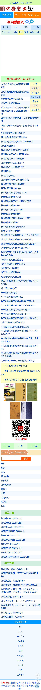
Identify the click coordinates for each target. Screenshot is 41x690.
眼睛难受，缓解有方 (10, 268)
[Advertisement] (20, 55)
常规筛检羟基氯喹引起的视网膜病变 (15, 93)
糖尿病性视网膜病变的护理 (13, 227)
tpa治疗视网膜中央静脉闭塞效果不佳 (15, 86)
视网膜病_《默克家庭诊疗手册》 (15, 569)
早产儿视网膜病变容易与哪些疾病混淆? (18, 301)
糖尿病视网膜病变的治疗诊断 (14, 193)
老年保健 (20, 641)
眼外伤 (4, 502)
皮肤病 (20, 665)
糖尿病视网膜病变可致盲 (12, 210)
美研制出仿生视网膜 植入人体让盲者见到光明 (20, 120)
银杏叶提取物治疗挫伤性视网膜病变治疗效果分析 (19, 282)
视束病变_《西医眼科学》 (12, 613)
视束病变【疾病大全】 (11, 535)
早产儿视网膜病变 (9, 293)
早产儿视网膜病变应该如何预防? (15, 310)
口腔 (15, 32)
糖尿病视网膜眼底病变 (11, 214)
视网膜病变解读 (8, 146)
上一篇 (6, 27)
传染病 (20, 660)
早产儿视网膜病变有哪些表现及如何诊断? (19, 318)
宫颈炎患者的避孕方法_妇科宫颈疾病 (20, 380)
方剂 (24, 15)
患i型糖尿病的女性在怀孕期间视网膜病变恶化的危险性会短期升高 (15, 111)
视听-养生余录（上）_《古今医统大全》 (18, 601)
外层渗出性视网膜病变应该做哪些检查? (18, 244)
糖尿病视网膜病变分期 (11, 197)
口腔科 (20, 646)
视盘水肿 (35, 88)
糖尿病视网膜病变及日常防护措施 (16, 201)
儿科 (20, 631)
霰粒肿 (35, 101)
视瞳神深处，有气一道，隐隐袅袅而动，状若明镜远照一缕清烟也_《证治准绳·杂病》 (19, 591)
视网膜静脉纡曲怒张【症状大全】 (16, 557)
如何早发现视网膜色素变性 (13, 133)
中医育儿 (20, 636)
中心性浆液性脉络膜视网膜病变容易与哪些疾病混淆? (19, 332)
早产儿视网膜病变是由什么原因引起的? (18, 305)
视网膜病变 (35, 97)
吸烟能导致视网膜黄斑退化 (13, 264)
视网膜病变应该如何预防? (12, 159)
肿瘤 (20, 670)
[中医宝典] (16, 11)
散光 (3, 468)
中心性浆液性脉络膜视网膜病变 (15, 327)
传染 (32, 32)
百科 (37, 15)
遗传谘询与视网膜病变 (11, 277)
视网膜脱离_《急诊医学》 (12, 597)
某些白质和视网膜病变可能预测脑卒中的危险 (19, 127)
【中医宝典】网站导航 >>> (20, 3)
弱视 (3, 464)
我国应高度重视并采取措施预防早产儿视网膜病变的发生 (19, 254)
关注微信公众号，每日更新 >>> (20, 79)
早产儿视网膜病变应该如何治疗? (15, 314)
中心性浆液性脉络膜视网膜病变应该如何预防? (19, 347)
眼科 (21, 32)
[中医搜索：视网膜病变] (27, 22)
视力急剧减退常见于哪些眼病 (14, 137)
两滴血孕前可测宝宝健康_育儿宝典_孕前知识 (20, 373)
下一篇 (36, 27)
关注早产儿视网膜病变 (11, 103)
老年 (9, 32)
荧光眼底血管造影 (9, 288)
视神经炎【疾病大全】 (11, 544)
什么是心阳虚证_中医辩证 (15, 366)
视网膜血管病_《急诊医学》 (13, 617)
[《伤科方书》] (15, 418)
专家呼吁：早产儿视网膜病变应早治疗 (18, 361)
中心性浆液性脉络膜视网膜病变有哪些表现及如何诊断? (19, 355)
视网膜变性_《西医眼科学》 (13, 581)
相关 (26, 27)
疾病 (30, 15)
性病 (20, 627)
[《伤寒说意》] (26, 418)
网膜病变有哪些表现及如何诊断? (15, 248)
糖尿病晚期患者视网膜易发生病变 (16, 218)
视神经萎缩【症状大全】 (12, 553)
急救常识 (20, 675)
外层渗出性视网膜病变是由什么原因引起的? (20, 235)
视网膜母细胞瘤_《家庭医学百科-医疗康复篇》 (19, 575)
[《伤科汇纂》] (20, 400)
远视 (3, 506)
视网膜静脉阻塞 (8, 176)
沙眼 (35, 84)
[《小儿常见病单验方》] (9, 400)
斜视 (35, 106)
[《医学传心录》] (32, 400)
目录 (16, 27)
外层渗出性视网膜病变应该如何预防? (17, 239)
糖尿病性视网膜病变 (10, 222)
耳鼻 (26, 32)
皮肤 (38, 32)
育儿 (3, 32)
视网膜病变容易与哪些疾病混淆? (15, 150)
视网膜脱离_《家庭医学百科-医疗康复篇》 (19, 585)
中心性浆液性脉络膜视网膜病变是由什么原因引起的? (19, 340)
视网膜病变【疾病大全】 (12, 518)
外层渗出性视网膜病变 (11, 231)
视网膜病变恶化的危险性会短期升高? (17, 142)
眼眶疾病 (35, 110)
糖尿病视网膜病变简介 (11, 205)
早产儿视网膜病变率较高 (12, 297)
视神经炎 (35, 93)
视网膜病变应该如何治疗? (12, 163)
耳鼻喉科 (20, 656)
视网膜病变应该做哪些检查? (13, 167)
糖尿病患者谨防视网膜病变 (13, 184)
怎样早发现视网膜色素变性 (13, 322)
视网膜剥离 (6, 171)
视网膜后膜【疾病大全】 (12, 548)
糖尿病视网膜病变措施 (11, 188)
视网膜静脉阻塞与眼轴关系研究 (15, 180)
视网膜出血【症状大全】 (12, 523)
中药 (17, 15)
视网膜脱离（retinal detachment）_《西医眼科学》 (20, 606)
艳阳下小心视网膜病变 (11, 272)
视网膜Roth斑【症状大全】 (13, 527)
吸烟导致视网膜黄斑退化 (12, 260)
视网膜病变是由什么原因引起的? (15, 154)
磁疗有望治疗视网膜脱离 (12, 99)
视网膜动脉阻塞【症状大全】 (14, 540)
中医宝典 (6, 15)
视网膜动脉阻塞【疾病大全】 (14, 531)
